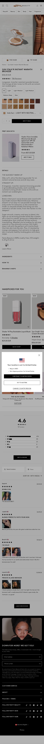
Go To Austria (22, 382)
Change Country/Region (22, 388)
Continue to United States (22, 376)
